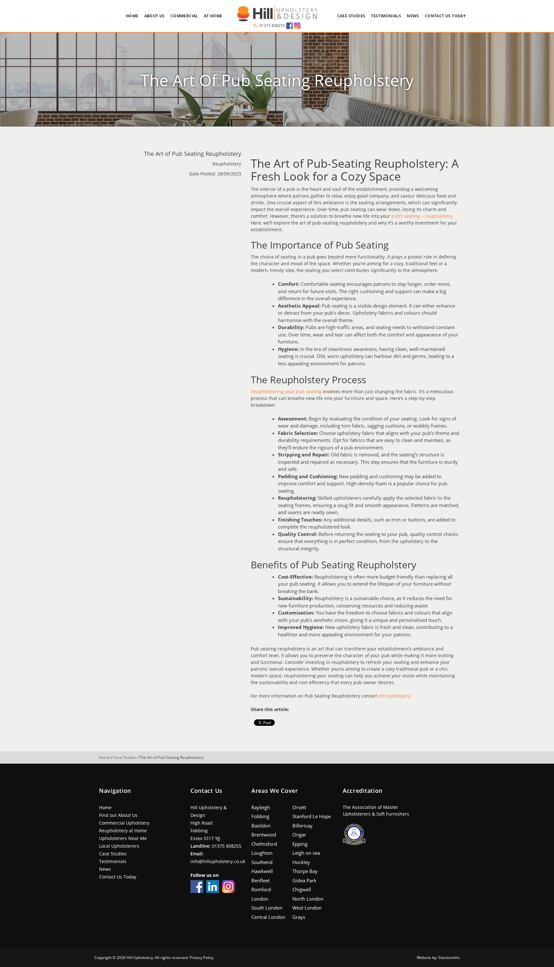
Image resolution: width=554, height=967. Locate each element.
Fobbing (260, 816)
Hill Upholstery (394, 696)
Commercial (184, 16)
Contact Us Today (445, 16)
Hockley (301, 862)
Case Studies (351, 16)
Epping (299, 844)
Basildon (261, 825)
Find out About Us (118, 815)
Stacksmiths (449, 957)
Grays (298, 917)
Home (132, 16)
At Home (213, 16)
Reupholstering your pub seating (286, 391)
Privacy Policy (201, 957)
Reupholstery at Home (123, 830)
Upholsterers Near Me (123, 838)
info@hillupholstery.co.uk (217, 861)
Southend (262, 862)
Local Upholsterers (119, 846)
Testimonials (386, 16)
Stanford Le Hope (311, 816)
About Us (154, 16)
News (413, 16)
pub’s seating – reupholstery (421, 216)
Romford (261, 889)
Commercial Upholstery (124, 823)
